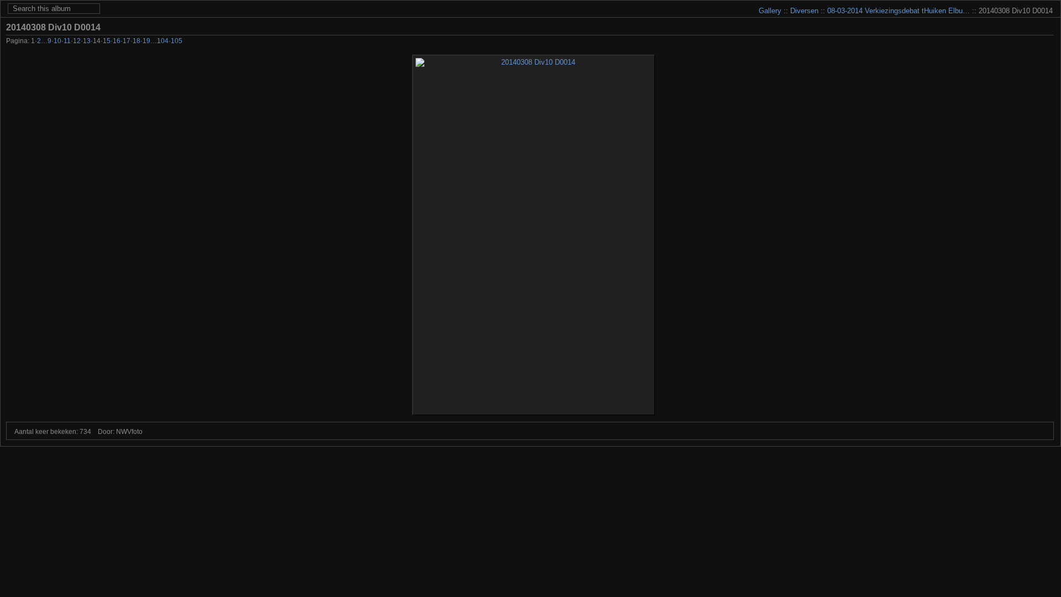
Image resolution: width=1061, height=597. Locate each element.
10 (57, 41)
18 (136, 41)
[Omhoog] (1017, 42)
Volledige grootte (1031, 27)
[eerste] (987, 42)
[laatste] (1047, 42)
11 (67, 41)
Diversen (804, 11)
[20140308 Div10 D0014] (534, 235)
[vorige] (1002, 42)
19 (146, 41)
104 (163, 41)
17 (126, 41)
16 (116, 41)
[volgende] (1032, 42)
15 (107, 41)
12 (77, 41)
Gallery (770, 11)
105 (176, 41)
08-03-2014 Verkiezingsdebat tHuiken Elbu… (898, 11)
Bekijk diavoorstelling (1048, 27)
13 (87, 41)
